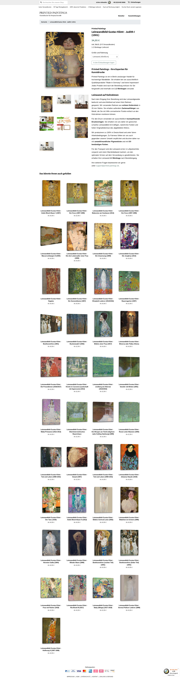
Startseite (44, 22)
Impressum (70, 676)
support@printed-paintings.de (107, 166)
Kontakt (95, 676)
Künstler (121, 16)
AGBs (77, 676)
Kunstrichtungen (134, 16)
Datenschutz (85, 676)
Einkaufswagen (136, 2)
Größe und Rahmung (100, 53)
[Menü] (178, 669)
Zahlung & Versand (106, 676)
